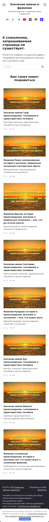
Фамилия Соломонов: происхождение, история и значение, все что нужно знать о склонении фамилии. (22, 458)
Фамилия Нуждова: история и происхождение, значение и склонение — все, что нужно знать (23, 314)
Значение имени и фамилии (24, 6)
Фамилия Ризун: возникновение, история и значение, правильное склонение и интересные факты (22, 163)
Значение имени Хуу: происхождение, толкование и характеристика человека (21, 362)
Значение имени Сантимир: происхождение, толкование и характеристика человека (21, 267)
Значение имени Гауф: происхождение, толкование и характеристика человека (21, 116)
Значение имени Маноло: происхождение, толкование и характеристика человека (21, 409)
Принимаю (25, 519)
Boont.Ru (42, 490)
